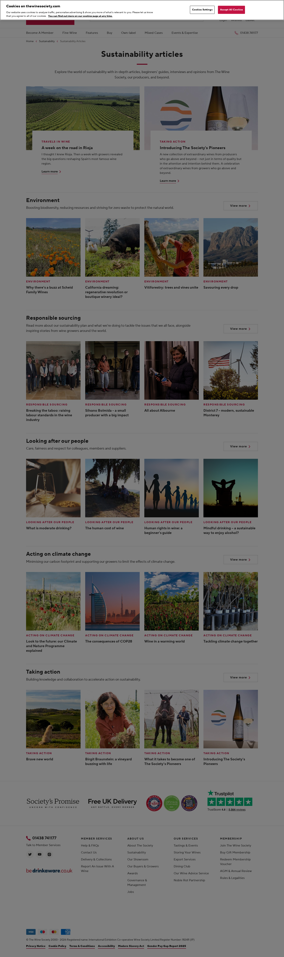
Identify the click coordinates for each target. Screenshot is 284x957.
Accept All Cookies (231, 9)
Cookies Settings (202, 9)
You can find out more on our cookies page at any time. (80, 16)
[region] (142, 10)
